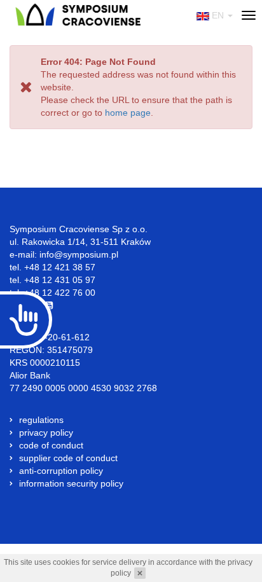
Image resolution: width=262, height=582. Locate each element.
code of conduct (51, 445)
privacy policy (46, 432)
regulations (41, 420)
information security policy (71, 483)
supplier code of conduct (68, 458)
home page (128, 112)
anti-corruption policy (61, 471)
